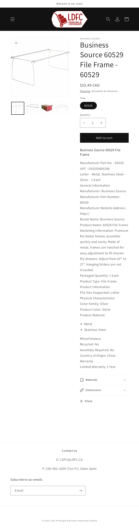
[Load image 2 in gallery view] (32, 108)
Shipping (85, 91)
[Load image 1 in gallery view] (17, 108)
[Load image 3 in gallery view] (47, 108)
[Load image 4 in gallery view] (61, 108)
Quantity (85, 114)
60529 (88, 105)
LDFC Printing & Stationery (63, 520)
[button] (12, 19)
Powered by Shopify (87, 520)
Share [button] (88, 401)
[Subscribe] (80, 491)
